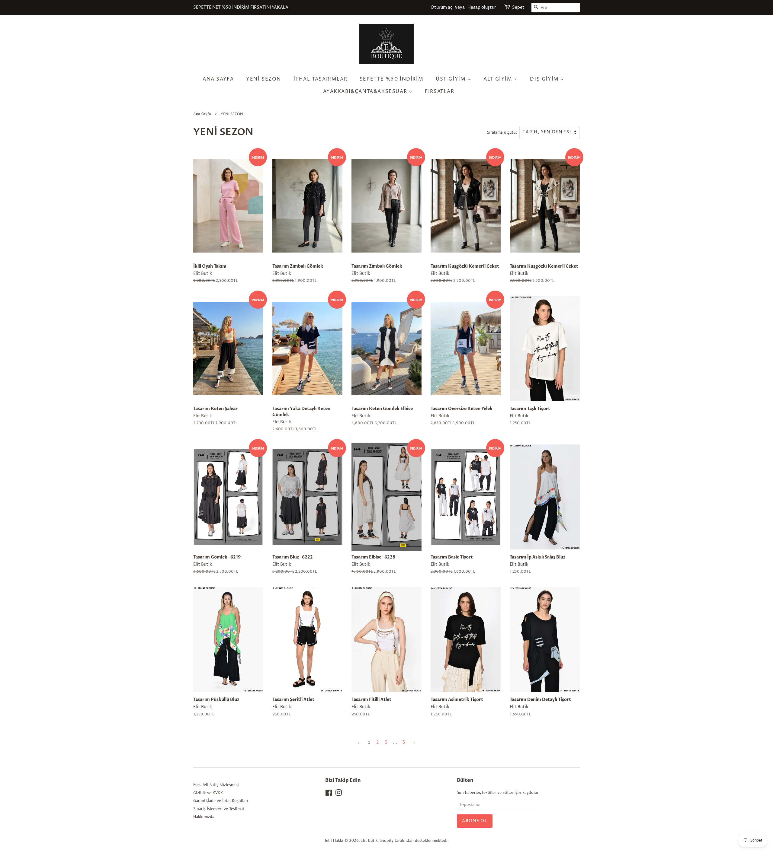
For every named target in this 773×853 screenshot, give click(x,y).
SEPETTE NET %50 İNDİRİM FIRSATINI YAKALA (240, 7)
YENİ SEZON (263, 79)
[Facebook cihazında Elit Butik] (328, 794)
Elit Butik (369, 840)
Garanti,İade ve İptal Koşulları (220, 800)
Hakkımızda (203, 816)
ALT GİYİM (498, 79)
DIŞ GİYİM (545, 79)
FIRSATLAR (439, 91)
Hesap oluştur (481, 7)
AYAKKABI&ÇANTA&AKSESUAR (366, 91)
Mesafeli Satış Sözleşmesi (216, 784)
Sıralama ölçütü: (502, 132)
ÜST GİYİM (451, 79)
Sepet (518, 7)
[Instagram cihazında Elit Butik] (338, 794)
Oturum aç (441, 7)
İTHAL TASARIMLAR (320, 79)
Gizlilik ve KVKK (208, 792)
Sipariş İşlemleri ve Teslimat (218, 808)
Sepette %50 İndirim (391, 79)
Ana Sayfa (218, 79)
